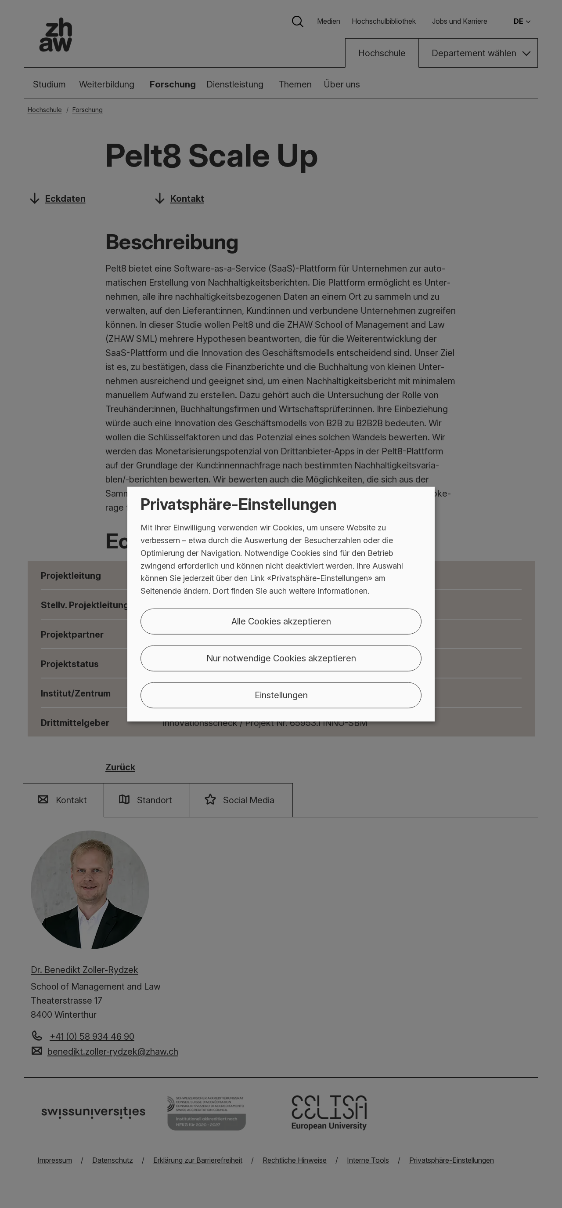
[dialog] (281, 604)
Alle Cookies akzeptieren (281, 621)
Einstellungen (281, 695)
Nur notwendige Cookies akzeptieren (281, 658)
